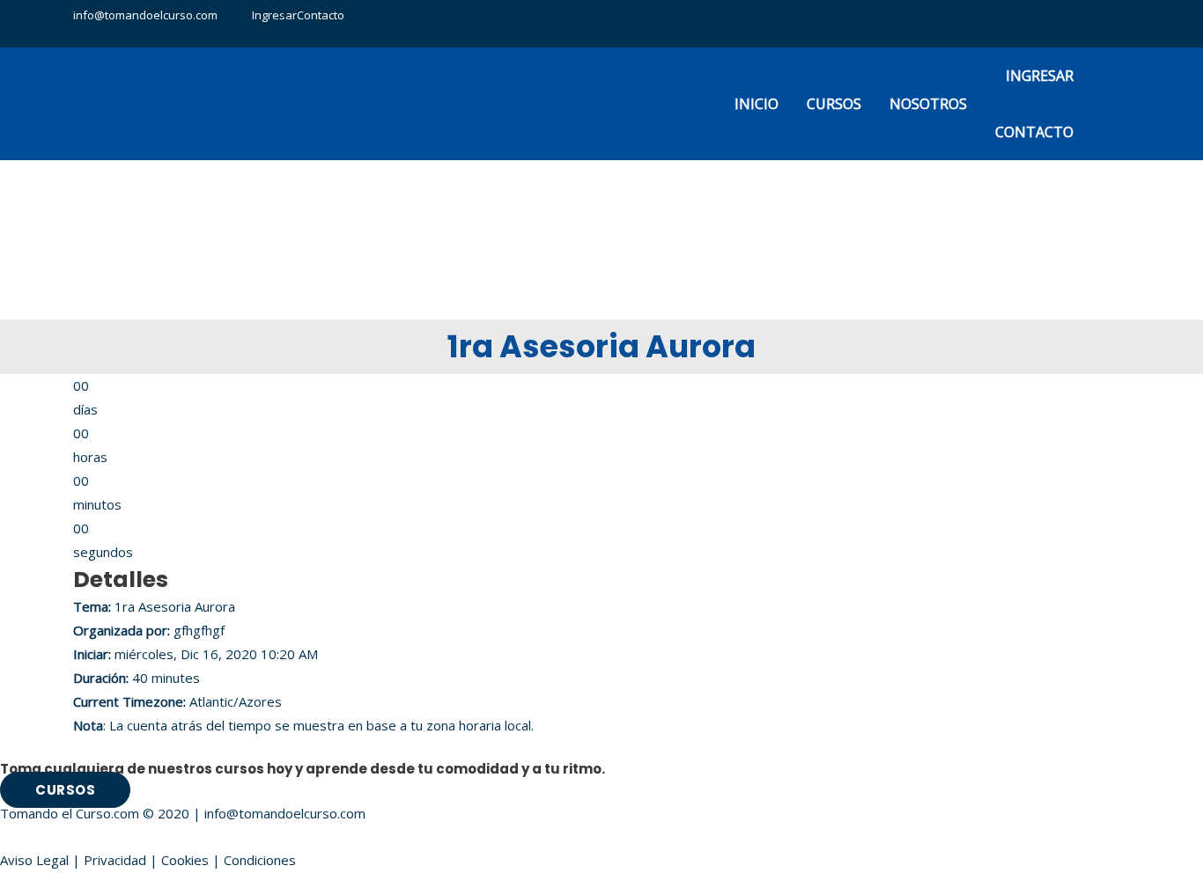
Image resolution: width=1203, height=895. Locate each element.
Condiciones (260, 860)
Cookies (185, 860)
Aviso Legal (34, 860)
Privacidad (115, 860)
